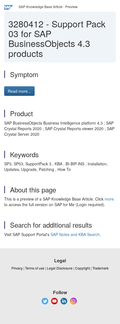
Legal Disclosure (60, 268)
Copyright (82, 268)
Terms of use (34, 268)
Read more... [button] (19, 91)
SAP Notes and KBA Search (75, 234)
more (109, 199)
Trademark (100, 268)
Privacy (17, 268)
